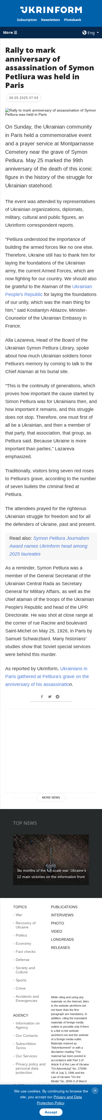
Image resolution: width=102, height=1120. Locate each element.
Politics (21, 935)
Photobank (72, 20)
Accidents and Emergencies (27, 998)
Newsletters (50, 20)
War (19, 915)
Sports (21, 980)
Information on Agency (28, 1025)
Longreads (62, 939)
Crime (21, 988)
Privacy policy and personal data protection (31, 1068)
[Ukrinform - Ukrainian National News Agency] (51, 9)
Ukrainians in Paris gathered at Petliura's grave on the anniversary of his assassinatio (47, 676)
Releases (60, 947)
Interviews (62, 915)
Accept (51, 1112)
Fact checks (26, 951)
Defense (23, 960)
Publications (64, 907)
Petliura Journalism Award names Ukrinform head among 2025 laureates (49, 546)
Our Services (26, 1056)
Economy (23, 943)
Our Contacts (27, 1035)
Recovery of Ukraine (26, 925)
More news (51, 797)
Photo (57, 923)
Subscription (27, 20)
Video (56, 931)
